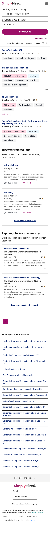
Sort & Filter (39, 38)
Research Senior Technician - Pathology (22, 278)
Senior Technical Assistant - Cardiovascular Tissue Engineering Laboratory (25, 122)
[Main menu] (46, 3)
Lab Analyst (9, 192)
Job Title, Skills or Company (14, 9)
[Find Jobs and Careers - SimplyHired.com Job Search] (11, 3)
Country (16, 491)
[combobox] (25, 14)
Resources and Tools (23, 478)
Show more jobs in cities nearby (25, 305)
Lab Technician (11, 165)
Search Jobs (25, 31)
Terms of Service (37, 512)
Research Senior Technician (16, 248)
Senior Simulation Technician (15, 68)
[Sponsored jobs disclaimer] (46, 43)
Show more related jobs (25, 221)
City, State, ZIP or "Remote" (14, 20)
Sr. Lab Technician (10, 97)
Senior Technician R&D (12, 50)
